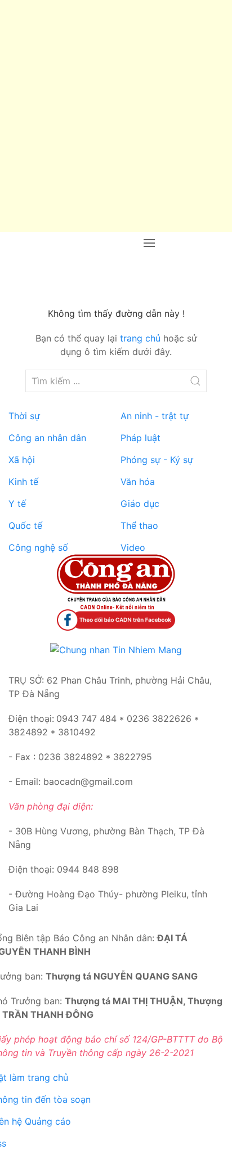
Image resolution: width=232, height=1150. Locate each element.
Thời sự (24, 415)
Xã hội (21, 459)
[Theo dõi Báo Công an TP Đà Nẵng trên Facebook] (116, 619)
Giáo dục (140, 503)
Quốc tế (25, 525)
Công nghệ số (38, 547)
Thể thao (139, 525)
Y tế (17, 503)
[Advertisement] (116, 116)
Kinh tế (23, 481)
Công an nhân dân (47, 437)
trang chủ (140, 338)
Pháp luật (140, 437)
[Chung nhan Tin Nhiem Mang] (116, 648)
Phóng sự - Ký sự (157, 459)
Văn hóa (138, 481)
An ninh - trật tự (155, 415)
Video (133, 547)
